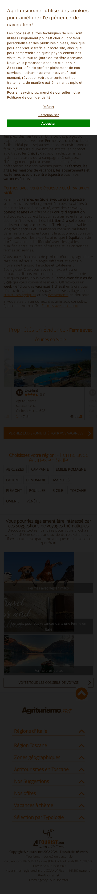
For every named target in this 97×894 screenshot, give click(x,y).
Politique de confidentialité (29, 97)
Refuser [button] (48, 107)
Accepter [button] (48, 123)
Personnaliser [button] (48, 115)
